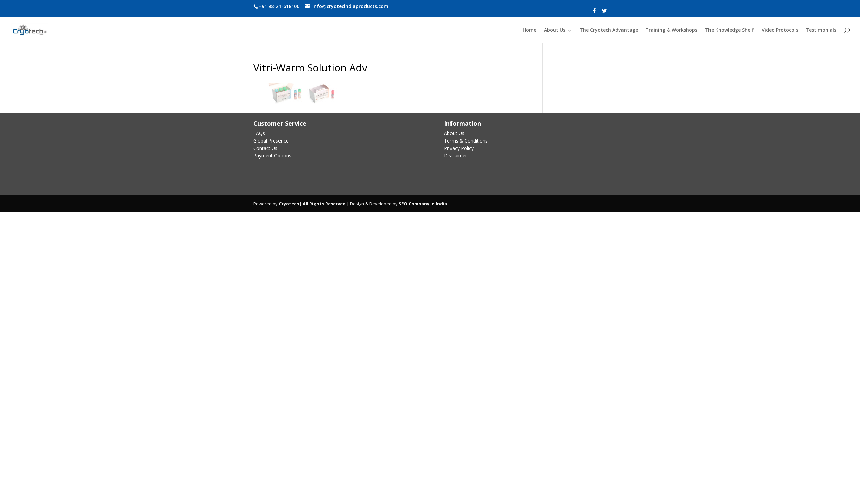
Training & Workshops (671, 30)
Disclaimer (455, 155)
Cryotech (289, 204)
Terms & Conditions (466, 140)
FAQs (259, 133)
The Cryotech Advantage (608, 30)
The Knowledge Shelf (729, 30)
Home (529, 30)
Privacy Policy (459, 148)
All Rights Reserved (324, 204)
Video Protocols (780, 30)
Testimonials (821, 30)
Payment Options (272, 155)
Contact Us (265, 148)
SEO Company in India (423, 204)
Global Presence (271, 140)
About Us (554, 30)
